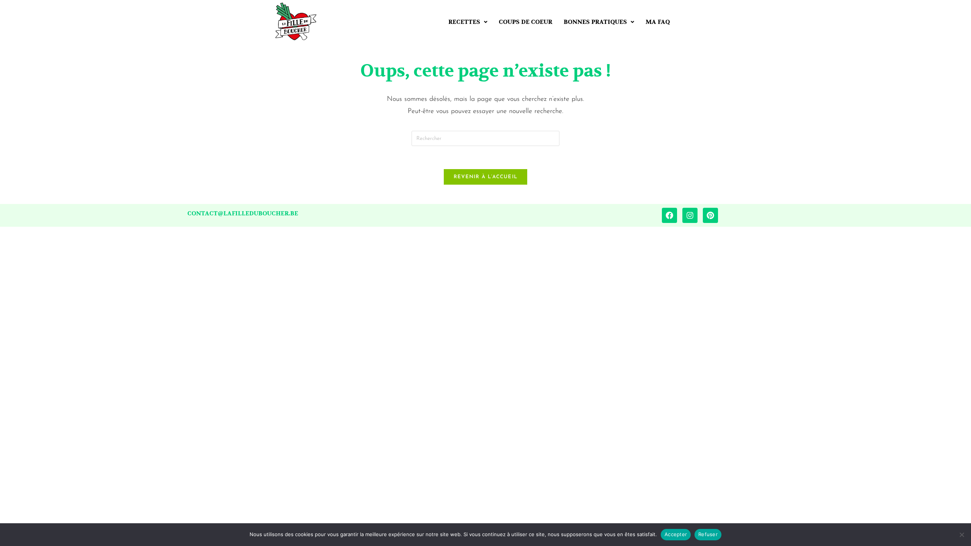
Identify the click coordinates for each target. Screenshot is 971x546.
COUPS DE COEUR (525, 22)
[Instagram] (690, 215)
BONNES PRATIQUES (595, 22)
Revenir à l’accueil (486, 176)
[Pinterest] (710, 215)
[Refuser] (961, 534)
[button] (468, 22)
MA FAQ (658, 22)
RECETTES (464, 22)
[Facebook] (669, 215)
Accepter (676, 534)
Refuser (708, 534)
